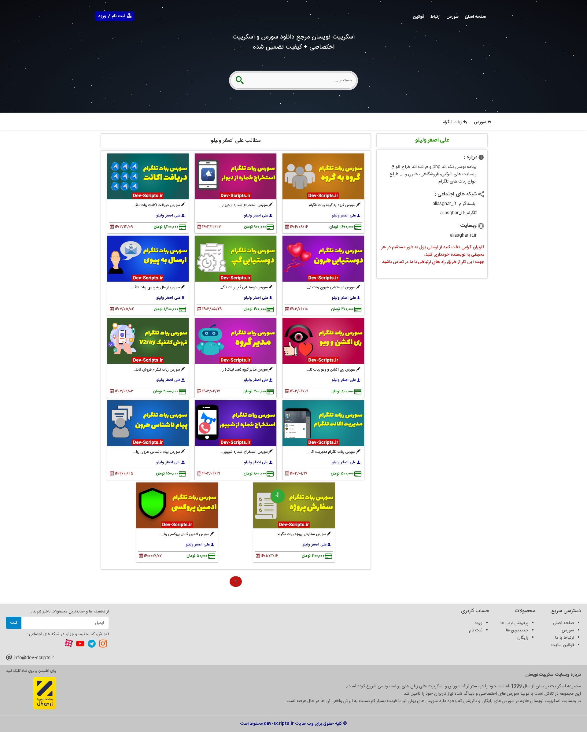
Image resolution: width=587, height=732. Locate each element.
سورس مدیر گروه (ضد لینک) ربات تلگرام (238, 370)
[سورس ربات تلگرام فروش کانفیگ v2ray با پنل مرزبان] (148, 341)
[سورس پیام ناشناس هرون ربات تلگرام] (148, 423)
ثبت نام (118, 16)
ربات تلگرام (452, 122)
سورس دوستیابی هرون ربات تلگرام (329, 287)
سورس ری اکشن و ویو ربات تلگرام (330, 370)
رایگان (522, 637)
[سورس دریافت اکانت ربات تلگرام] (148, 176)
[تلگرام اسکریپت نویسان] (92, 644)
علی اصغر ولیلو (344, 215)
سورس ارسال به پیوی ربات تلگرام (155, 287)
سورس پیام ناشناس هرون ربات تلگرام (151, 452)
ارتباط (435, 16)
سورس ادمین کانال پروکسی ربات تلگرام (180, 534)
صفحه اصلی (475, 16)
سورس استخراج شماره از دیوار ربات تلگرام (236, 205)
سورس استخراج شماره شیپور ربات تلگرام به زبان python (225, 452)
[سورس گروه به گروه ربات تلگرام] (323, 176)
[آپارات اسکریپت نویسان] (69, 644)
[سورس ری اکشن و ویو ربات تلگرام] (323, 341)
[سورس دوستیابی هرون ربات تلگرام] (323, 259)
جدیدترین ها (517, 630)
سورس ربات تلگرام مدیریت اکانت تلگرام (326, 452)
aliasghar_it (444, 204)
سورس (452, 16)
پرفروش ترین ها (514, 623)
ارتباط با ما (564, 637)
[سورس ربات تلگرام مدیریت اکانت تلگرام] (323, 423)
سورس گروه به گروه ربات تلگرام (332, 205)
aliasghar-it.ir (463, 235)
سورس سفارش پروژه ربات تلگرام (302, 534)
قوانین (418, 16)
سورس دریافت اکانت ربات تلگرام (155, 205)
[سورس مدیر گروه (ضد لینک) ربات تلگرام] (235, 341)
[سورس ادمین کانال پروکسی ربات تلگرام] (177, 505)
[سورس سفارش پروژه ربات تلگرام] (294, 505)
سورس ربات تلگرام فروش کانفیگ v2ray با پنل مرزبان (139, 370)
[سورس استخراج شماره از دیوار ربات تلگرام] (235, 176)
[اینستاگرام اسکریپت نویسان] (103, 644)
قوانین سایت (562, 645)
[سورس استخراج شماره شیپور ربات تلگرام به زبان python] (235, 423)
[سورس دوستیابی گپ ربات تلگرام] (235, 259)
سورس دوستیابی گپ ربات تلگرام (243, 287)
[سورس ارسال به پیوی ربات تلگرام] (148, 259)
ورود (102, 16)
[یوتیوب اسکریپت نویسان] (80, 644)
